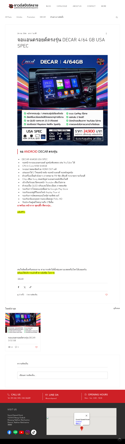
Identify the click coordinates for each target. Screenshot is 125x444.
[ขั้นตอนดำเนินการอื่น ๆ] (106, 33)
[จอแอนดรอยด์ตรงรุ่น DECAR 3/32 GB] (23, 323)
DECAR (43, 17)
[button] (117, 17)
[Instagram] (27, 432)
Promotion (31, 17)
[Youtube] (21, 432)
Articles (19, 17)
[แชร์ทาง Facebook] (18, 287)
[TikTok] (33, 432)
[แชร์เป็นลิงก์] (30, 287)
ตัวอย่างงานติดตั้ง (56, 17)
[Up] (120, 439)
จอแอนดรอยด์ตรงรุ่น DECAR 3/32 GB (21, 339)
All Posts (8, 17)
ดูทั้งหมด (117, 308)
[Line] (15, 432)
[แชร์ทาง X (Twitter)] (24, 287)
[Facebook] (9, 432)
